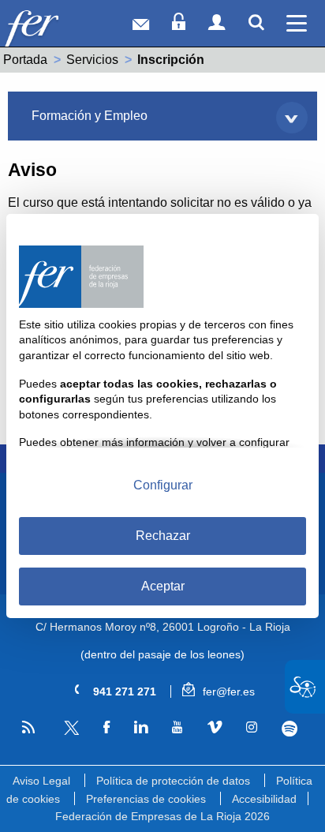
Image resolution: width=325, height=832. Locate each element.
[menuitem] (162, 116)
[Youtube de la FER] (177, 728)
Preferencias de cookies (146, 799)
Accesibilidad (264, 799)
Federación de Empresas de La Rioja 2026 (162, 816)
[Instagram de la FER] (251, 728)
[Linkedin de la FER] (141, 728)
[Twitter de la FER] (69, 732)
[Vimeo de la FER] (214, 728)
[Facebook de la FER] (106, 728)
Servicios (92, 59)
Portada (25, 59)
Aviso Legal (41, 780)
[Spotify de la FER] (290, 728)
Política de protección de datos (173, 780)
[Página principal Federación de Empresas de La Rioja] (54, 27)
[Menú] (297, 23)
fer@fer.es (227, 691)
